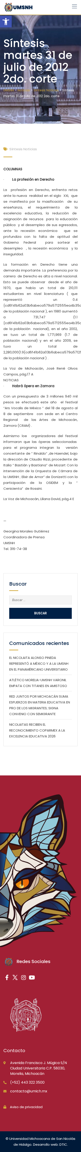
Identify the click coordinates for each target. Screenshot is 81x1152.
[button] (6, 21)
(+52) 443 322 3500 (27, 1082)
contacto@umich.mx (28, 1091)
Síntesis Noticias (23, 149)
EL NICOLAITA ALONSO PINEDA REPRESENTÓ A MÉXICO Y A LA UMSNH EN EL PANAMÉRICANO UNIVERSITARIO (38, 663)
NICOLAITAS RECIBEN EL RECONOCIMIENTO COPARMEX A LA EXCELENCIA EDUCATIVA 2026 (37, 730)
